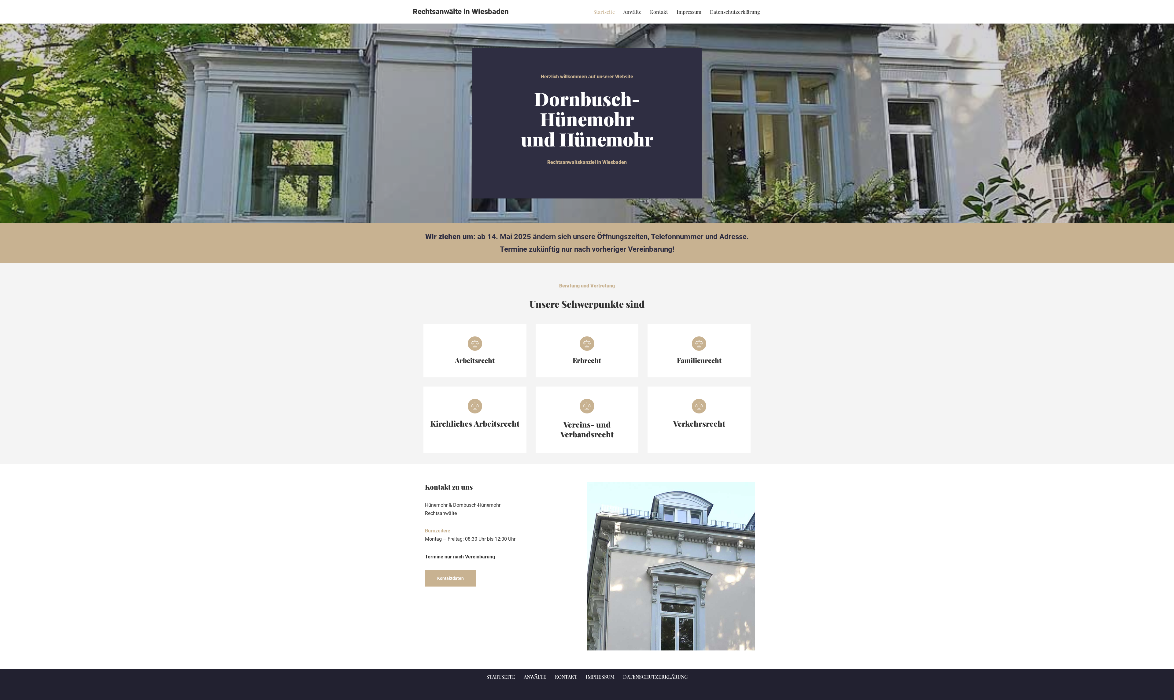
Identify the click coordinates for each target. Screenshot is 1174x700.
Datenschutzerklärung (735, 12)
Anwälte (632, 12)
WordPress (472, 692)
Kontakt (659, 12)
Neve (418, 692)
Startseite (604, 12)
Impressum (689, 12)
